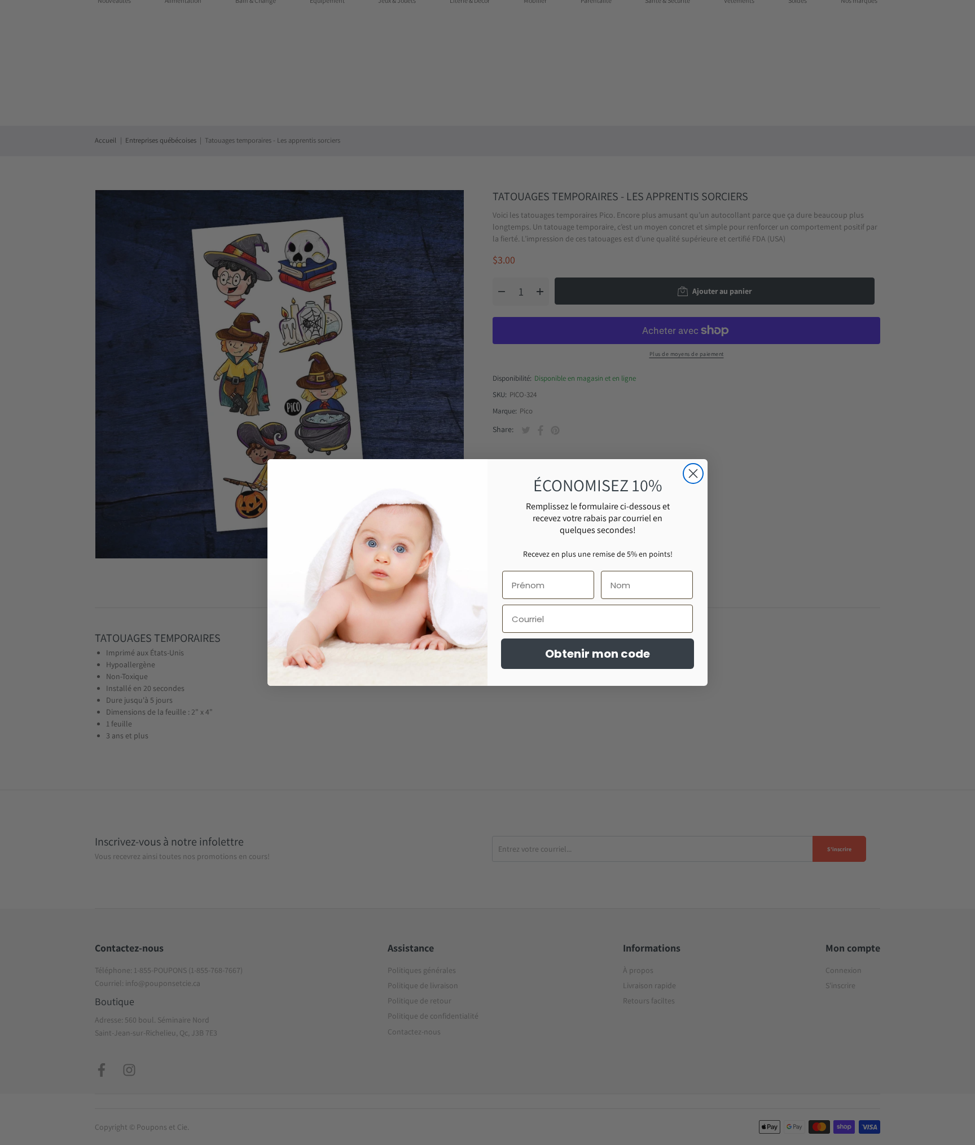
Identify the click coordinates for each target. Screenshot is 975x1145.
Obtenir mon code (597, 654)
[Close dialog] (693, 473)
